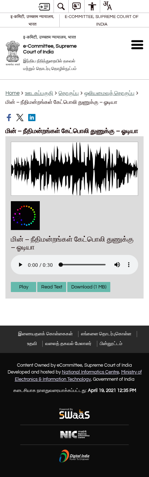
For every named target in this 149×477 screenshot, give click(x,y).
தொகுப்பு (69, 93)
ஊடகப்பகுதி (39, 93)
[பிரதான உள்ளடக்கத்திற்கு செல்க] (44, 6)
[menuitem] (61, 6)
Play (23, 287)
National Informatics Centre (90, 372)
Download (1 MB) (88, 287)
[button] (137, 44)
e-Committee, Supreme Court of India (102, 20)
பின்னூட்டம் (111, 343)
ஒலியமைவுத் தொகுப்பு (109, 93)
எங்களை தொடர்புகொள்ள (106, 333)
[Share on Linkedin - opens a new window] (32, 117)
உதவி (32, 343)
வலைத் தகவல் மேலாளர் (68, 343)
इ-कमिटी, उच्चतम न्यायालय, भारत (32, 20)
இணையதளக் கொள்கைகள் (45, 333)
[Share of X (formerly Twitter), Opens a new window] (20, 117)
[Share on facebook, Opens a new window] (9, 117)
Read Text (51, 287)
